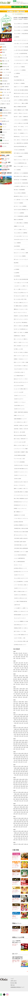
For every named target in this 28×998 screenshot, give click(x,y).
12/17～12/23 (20, 766)
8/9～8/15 (25, 717)
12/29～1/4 (15, 818)
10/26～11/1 (16, 729)
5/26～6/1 (24, 745)
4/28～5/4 (23, 669)
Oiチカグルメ (4, 132)
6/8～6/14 (20, 732)
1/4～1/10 (26, 723)
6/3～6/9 (22, 758)
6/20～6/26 (20, 706)
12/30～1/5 (15, 753)
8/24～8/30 (15, 730)
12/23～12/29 (21, 675)
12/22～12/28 (20, 818)
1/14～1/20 (20, 761)
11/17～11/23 (17, 664)
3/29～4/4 (18, 721)
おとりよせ (4, 146)
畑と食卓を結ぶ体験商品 (6, 112)
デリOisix (4, 118)
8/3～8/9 (20, 653)
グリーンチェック (5, 140)
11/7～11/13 (15, 703)
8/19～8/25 (24, 679)
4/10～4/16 (19, 695)
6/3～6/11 (20, 784)
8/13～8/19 (23, 769)
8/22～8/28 (23, 705)
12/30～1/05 (15, 675)
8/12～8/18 (20, 743)
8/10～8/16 (15, 653)
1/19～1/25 (15, 662)
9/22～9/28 (15, 666)
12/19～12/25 (21, 701)
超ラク (17, 11)
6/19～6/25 (18, 693)
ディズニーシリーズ (6, 129)
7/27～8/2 (25, 653)
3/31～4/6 (16, 825)
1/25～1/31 (15, 839)
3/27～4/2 (18, 786)
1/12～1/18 (18, 658)
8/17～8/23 (20, 730)
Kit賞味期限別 (22, 11)
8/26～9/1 (19, 679)
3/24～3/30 (18, 747)
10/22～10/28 (16, 768)
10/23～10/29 (21, 690)
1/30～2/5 (20, 697)
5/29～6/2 (25, 784)
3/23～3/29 (18, 656)
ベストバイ (4, 126)
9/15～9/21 (21, 666)
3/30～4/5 (18, 734)
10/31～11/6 (21, 703)
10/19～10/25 (22, 729)
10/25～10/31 (16, 716)
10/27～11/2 (16, 819)
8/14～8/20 (20, 782)
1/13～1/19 (21, 736)
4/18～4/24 (15, 708)
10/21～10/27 (18, 742)
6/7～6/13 (18, 719)
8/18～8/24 (19, 821)
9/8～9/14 (25, 666)
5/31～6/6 (23, 719)
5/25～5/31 (21, 654)
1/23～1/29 (25, 697)
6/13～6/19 (25, 706)
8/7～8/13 (25, 782)
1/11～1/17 (21, 723)
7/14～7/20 (17, 667)
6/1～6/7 (16, 654)
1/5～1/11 (23, 658)
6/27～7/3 (15, 706)
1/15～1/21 (21, 774)
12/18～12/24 (22, 688)
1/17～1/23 (18, 787)
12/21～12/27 (20, 727)
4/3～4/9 (23, 695)
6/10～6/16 (26, 680)
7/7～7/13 (21, 667)
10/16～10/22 (24, 781)
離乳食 (3, 135)
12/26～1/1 (15, 701)
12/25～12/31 (15, 688)
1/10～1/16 (23, 787)
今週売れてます (10, 11)
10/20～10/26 (22, 819)
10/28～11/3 (19, 677)
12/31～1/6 (15, 766)
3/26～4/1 (22, 773)
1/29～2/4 (23, 684)
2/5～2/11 (18, 684)
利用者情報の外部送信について (17, 987)
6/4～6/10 (22, 771)
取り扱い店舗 (13, 982)
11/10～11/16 (23, 664)
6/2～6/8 (19, 745)
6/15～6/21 (15, 732)
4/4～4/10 (25, 708)
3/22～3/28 (22, 721)
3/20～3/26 (23, 786)
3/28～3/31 (20, 837)
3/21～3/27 (25, 837)
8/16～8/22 (20, 717)
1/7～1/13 (25, 761)
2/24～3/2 (19, 671)
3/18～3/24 (25, 760)
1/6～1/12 (26, 736)
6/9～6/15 (15, 745)
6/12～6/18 (23, 693)
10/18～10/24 (22, 716)
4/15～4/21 (17, 682)
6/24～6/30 (15, 680)
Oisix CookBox (5, 115)
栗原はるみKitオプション (7, 110)
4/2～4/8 (17, 773)
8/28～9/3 (16, 692)
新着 (14, 11)
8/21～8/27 (21, 692)
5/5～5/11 (18, 669)
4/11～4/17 (21, 708)
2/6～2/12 (15, 697)
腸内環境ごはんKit (5, 121)
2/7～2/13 (18, 710)
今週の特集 (4, 46)
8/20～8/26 (18, 769)
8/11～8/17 (24, 821)
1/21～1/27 (15, 761)
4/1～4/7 (26, 682)
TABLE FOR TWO (5, 143)
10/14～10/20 (24, 742)
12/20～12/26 (20, 714)
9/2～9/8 (15, 679)
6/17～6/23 (21, 680)
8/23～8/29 (15, 717)
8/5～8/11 (25, 743)
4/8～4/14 (21, 682)
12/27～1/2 (15, 714)
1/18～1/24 (16, 723)
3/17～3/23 (23, 747)
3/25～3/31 (20, 760)
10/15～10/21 (22, 768)
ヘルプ (12, 978)
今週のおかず (4, 49)
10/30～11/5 (15, 690)
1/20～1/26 (16, 736)
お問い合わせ (13, 980)
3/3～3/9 (15, 671)
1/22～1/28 (16, 774)
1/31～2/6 (23, 710)
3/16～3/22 (23, 656)
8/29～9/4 (18, 705)
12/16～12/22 (21, 740)
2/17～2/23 (24, 671)
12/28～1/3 (15, 727)
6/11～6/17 (18, 771)
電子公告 (13, 985)
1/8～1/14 (26, 774)
